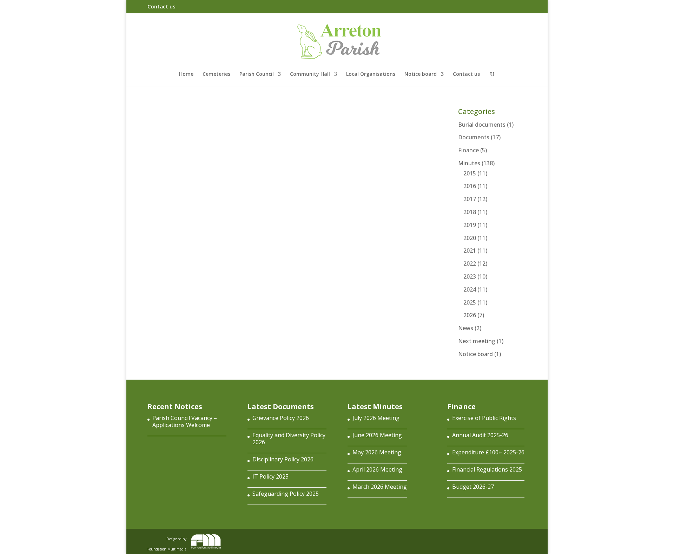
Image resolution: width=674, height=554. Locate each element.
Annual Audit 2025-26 (480, 435)
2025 (469, 302)
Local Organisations (370, 74)
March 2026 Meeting (379, 486)
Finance (468, 150)
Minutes (469, 163)
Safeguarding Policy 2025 (285, 494)
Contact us (161, 7)
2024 (469, 289)
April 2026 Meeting (377, 469)
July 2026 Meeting (375, 418)
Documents (473, 137)
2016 (469, 186)
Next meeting (476, 341)
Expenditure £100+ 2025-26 (488, 452)
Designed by (166, 542)
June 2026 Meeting (377, 435)
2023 (469, 276)
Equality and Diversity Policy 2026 (288, 438)
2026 (469, 315)
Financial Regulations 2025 (487, 469)
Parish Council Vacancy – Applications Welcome (184, 421)
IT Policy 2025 (270, 476)
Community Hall (310, 74)
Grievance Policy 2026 (280, 418)
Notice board (420, 74)
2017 (469, 199)
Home (186, 74)
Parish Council (256, 74)
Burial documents (481, 124)
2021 (469, 250)
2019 (469, 225)
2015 (469, 173)
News (465, 328)
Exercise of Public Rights (484, 418)
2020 (469, 238)
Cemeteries (216, 74)
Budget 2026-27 (473, 486)
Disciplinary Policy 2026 (282, 459)
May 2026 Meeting (376, 452)
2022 (469, 263)
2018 (469, 212)
